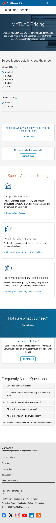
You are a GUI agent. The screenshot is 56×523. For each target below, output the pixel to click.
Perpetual (9, 106)
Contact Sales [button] (28, 136)
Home (7, 86)
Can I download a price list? (19, 386)
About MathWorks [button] (9, 481)
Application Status (25, 503)
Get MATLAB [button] (28, 359)
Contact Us (39, 503)
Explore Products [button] (8, 457)
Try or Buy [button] (6, 463)
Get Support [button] (6, 475)
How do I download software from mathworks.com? (30, 422)
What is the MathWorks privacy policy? (24, 416)
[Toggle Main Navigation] (52, 3)
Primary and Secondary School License (23, 291)
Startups (8, 76)
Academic (9, 79)
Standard (9, 72)
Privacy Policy (32, 499)
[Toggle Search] (47, 3)
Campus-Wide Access (15, 213)
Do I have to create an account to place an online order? (28, 394)
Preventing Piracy (9, 503)
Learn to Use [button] (7, 469)
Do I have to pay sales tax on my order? (24, 402)
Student (8, 83)
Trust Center (7, 499)
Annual (8, 103)
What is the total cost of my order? (22, 409)
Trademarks (19, 499)
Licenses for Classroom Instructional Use (24, 252)
